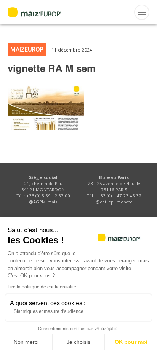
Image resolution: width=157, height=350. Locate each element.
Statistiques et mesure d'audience (48, 311)
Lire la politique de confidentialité (42, 287)
